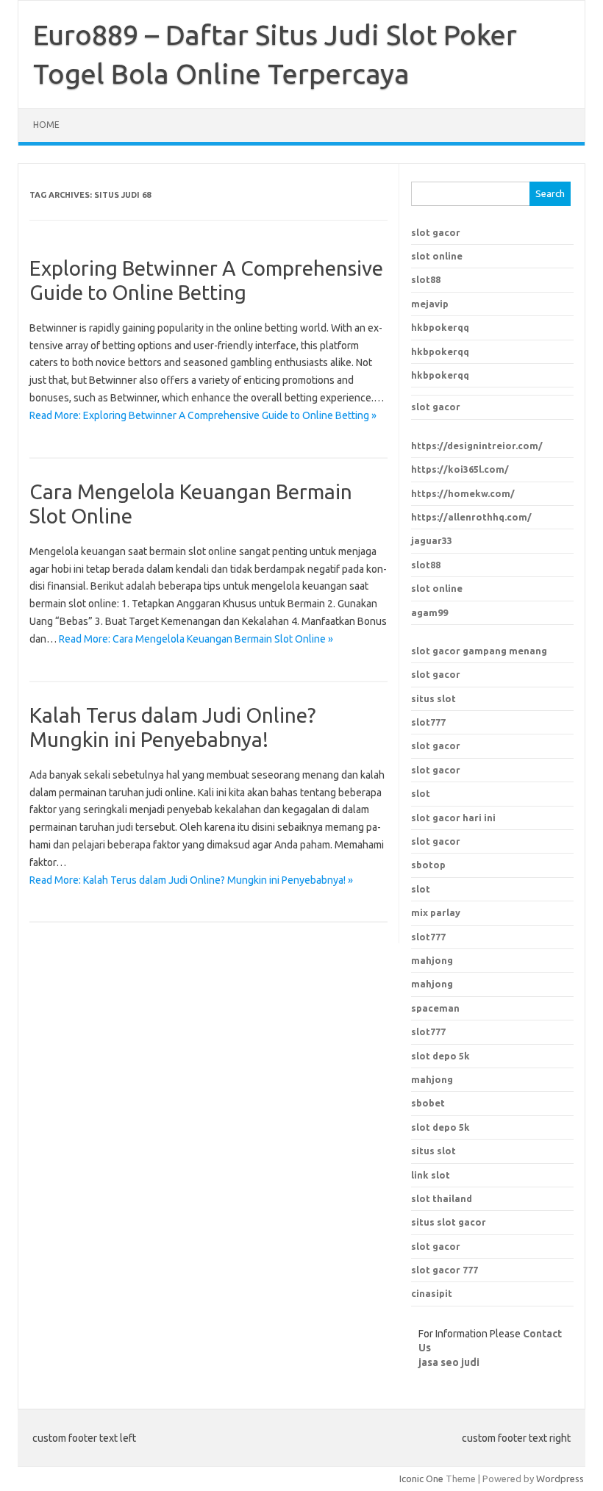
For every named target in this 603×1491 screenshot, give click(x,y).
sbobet (428, 1103)
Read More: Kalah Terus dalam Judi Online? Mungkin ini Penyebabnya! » (191, 880)
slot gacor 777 (444, 1270)
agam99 (429, 612)
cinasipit (431, 1293)
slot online (437, 256)
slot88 (425, 279)
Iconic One (421, 1478)
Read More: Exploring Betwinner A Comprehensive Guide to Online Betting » (203, 415)
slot (420, 793)
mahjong (432, 984)
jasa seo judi (448, 1362)
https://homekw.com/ (463, 493)
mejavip (430, 303)
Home (46, 124)
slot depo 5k (440, 1056)
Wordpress (560, 1478)
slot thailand (441, 1198)
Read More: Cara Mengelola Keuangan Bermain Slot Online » (196, 639)
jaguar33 (431, 540)
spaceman (435, 1008)
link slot (430, 1175)
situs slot (433, 698)
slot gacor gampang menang (479, 651)
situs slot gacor (448, 1222)
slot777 (428, 722)
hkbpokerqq (440, 327)
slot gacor (435, 232)
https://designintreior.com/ (477, 445)
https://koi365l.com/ (460, 469)
